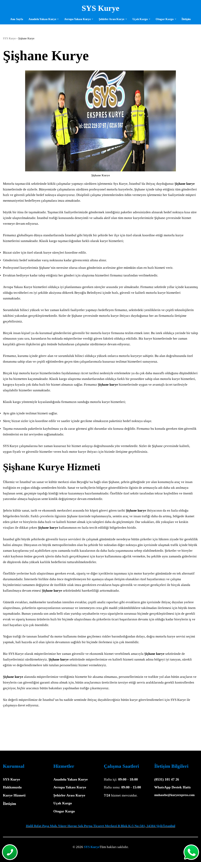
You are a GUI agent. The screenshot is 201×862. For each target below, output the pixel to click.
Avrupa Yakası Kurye (69, 787)
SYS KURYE (24, 856)
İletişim (186, 19)
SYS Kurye (9, 38)
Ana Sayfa (16, 19)
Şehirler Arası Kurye (69, 795)
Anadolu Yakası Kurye (70, 779)
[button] (58, 19)
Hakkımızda (12, 787)
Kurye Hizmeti (14, 795)
